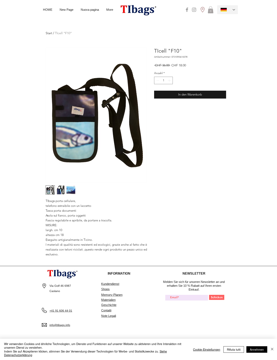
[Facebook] (187, 10)
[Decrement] (157, 80)
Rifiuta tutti (233, 349)
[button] (211, 9)
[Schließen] (272, 349)
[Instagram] (194, 10)
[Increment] (169, 80)
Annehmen (257, 349)
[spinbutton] (163, 80)
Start (49, 33)
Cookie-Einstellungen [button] (206, 349)
